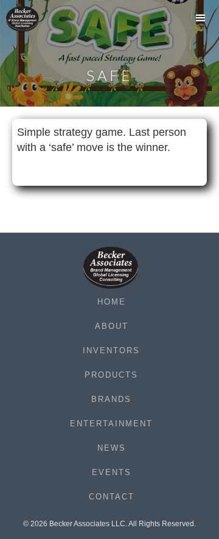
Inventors (111, 350)
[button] (200, 21)
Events (111, 472)
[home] (30, 19)
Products (111, 374)
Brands (111, 399)
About (111, 326)
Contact (111, 496)
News (111, 448)
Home (111, 301)
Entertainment (111, 423)
